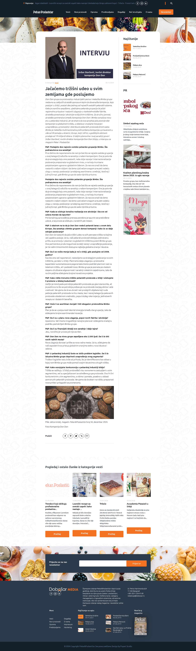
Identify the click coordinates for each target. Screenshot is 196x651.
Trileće (103, 504)
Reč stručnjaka (135, 12)
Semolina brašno (139, 46)
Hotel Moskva (90, 629)
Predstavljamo (107, 12)
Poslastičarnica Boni (141, 56)
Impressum (68, 624)
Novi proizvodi (80, 12)
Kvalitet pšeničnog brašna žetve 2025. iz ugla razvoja (136, 174)
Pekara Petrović (139, 74)
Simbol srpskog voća (133, 123)
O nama (149, 12)
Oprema (94, 12)
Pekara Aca (137, 65)
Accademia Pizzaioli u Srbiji (137, 505)
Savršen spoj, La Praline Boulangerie (122, 629)
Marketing (68, 627)
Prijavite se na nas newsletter (58, 563)
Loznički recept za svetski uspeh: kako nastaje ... (82, 506)
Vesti (68, 12)
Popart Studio (126, 646)
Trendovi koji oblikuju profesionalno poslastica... (56, 506)
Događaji (121, 12)
